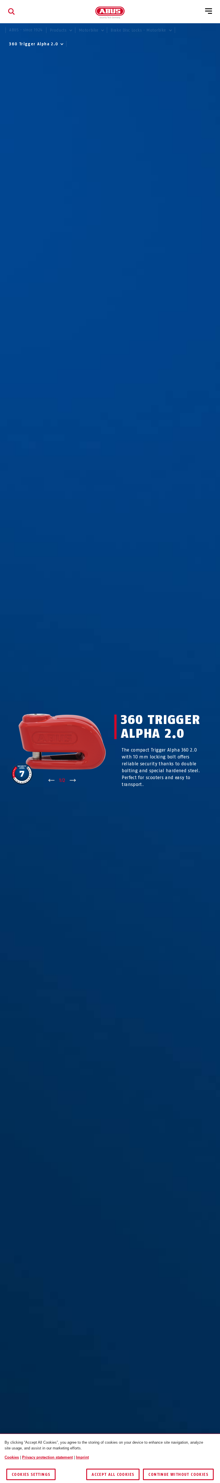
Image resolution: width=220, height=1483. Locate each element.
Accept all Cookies (113, 1474)
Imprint (82, 1457)
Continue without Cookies (178, 1474)
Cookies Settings (31, 1474)
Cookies (12, 1457)
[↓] (73, 781)
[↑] (51, 781)
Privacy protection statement (47, 1457)
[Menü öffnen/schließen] (208, 11)
